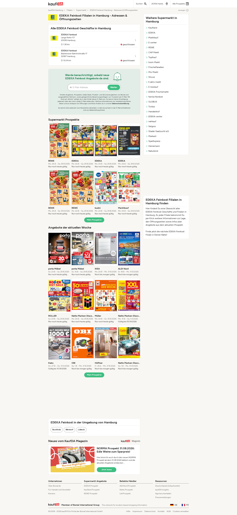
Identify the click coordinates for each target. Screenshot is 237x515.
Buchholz (56, 429)
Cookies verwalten (181, 511)
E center (152, 42)
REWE (151, 47)
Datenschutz (150, 511)
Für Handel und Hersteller (59, 490)
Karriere (51, 493)
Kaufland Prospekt (92, 490)
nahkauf (152, 121)
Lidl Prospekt (125, 493)
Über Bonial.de (54, 486)
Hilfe (128, 511)
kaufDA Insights (162, 490)
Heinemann (154, 146)
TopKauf (152, 57)
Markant (152, 136)
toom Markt (154, 62)
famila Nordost (155, 96)
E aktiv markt (154, 82)
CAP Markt (153, 52)
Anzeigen (181, 10)
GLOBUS (152, 101)
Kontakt (161, 511)
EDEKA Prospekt (91, 486)
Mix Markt (153, 72)
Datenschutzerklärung (120, 103)
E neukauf (153, 87)
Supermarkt (81, 10)
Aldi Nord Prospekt (128, 486)
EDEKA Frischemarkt (158, 92)
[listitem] (59, 145)
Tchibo (151, 106)
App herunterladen (163, 493)
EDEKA (151, 32)
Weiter (113, 87)
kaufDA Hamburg (55, 10)
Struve (151, 77)
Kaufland (152, 27)
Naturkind (153, 151)
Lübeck (81, 429)
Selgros (152, 126)
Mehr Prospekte (94, 220)
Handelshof (154, 111)
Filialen (70, 10)
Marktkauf (153, 37)
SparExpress (154, 141)
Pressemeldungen (163, 497)
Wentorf (69, 429)
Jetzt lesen (106, 469)
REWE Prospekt (90, 493)
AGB (169, 511)
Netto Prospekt (126, 490)
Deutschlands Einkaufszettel (167, 486)
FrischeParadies (156, 67)
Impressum (137, 511)
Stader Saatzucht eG (158, 131)
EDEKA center (155, 116)
